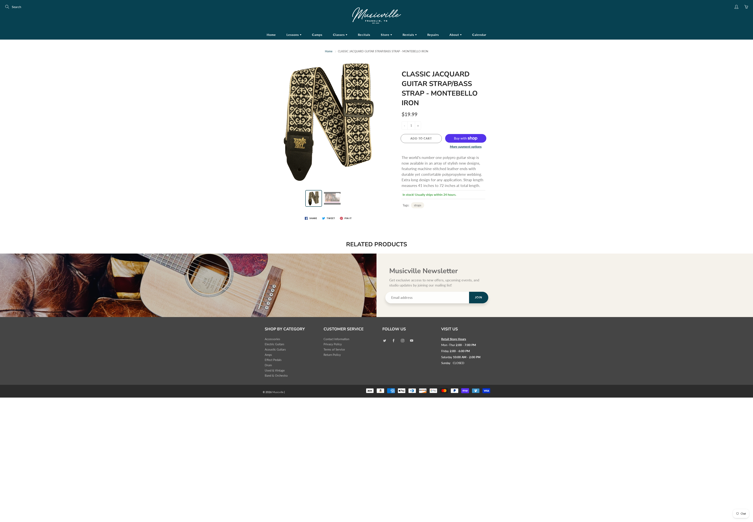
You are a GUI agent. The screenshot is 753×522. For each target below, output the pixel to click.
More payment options (466, 146)
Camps (317, 34)
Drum (268, 365)
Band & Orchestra (276, 375)
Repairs (433, 34)
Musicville (278, 392)
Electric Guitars (274, 344)
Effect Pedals (273, 360)
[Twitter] (384, 340)
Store (385, 34)
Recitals (364, 34)
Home (271, 34)
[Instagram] (402, 340)
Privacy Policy (333, 344)
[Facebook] (393, 340)
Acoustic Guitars (275, 349)
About (454, 34)
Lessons (293, 34)
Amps (268, 354)
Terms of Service (334, 349)
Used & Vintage (275, 370)
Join (478, 297)
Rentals (409, 34)
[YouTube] (411, 340)
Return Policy (332, 354)
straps (417, 205)
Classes (339, 34)
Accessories (272, 339)
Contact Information (336, 339)
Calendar (479, 34)
